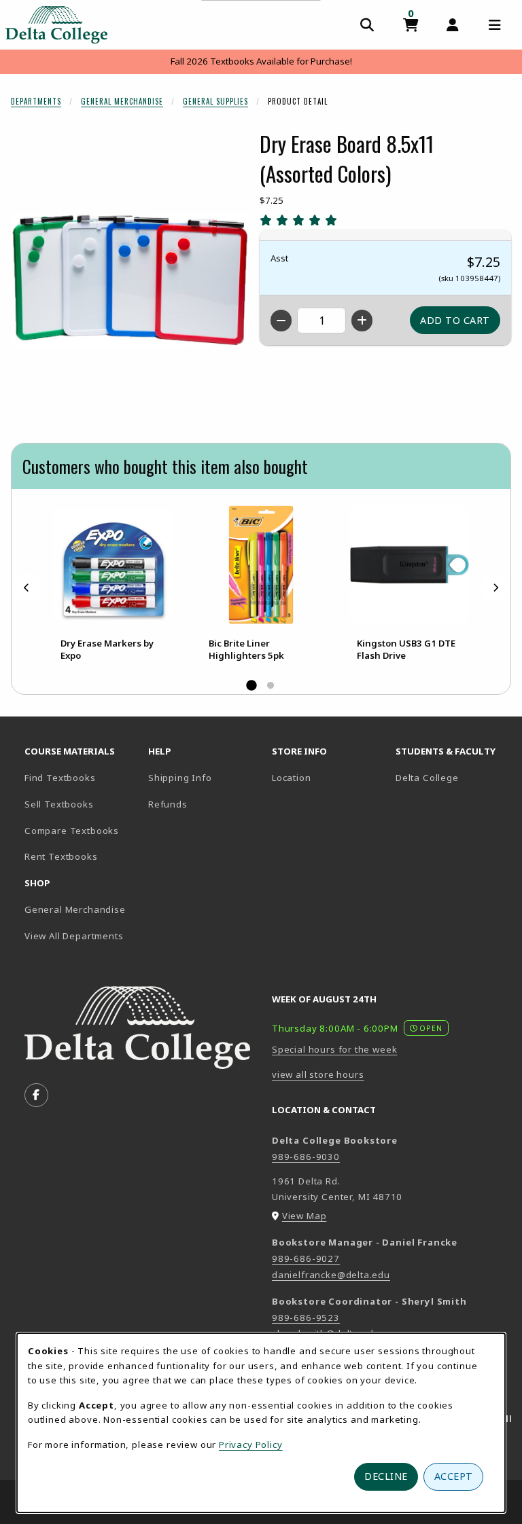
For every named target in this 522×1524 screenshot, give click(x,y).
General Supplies (215, 101)
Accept (453, 1476)
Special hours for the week (334, 1049)
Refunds (168, 804)
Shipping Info (180, 778)
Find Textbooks (60, 778)
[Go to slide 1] (251, 686)
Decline (386, 1476)
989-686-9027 (306, 1258)
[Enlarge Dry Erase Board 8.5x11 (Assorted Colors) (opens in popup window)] (130, 280)
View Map (304, 1216)
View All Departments (74, 936)
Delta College (452, 777)
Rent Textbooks (61, 856)
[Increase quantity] (361, 320)
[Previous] (26, 587)
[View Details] (113, 564)
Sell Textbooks (59, 804)
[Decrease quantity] (281, 320)
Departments (36, 101)
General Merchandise (122, 101)
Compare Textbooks (80, 830)
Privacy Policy (251, 1444)
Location (291, 778)
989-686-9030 (306, 1156)
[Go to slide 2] (270, 686)
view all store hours (318, 1074)
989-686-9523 (306, 1317)
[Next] (495, 587)
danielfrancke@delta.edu (331, 1275)
